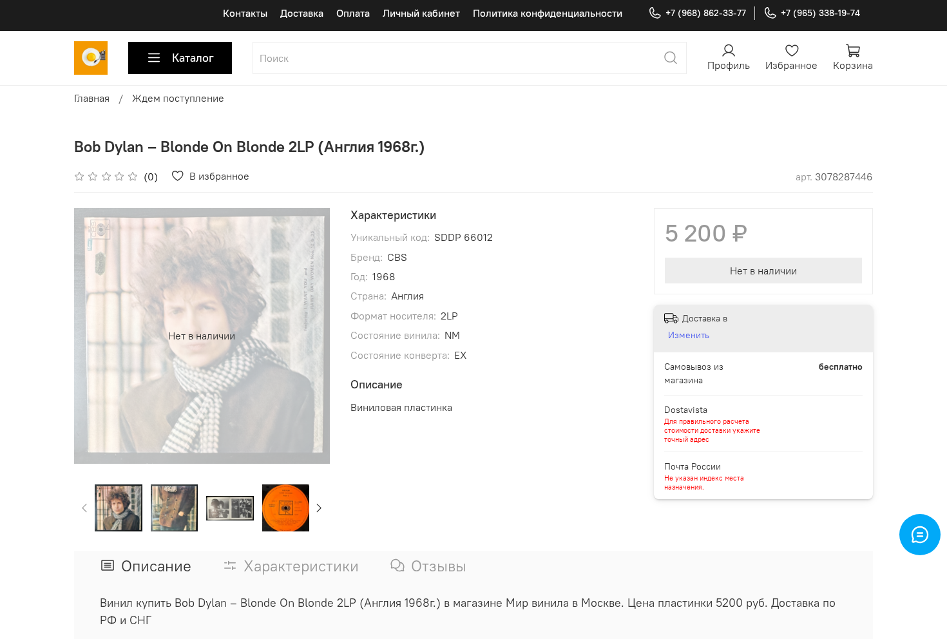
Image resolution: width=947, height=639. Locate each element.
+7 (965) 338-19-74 (820, 13)
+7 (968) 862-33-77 (705, 13)
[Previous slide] (94, 335)
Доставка (301, 12)
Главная (92, 97)
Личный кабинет (421, 12)
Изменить (688, 335)
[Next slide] (309, 335)
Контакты (245, 12)
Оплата (353, 12)
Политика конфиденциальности (547, 12)
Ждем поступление (178, 97)
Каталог (193, 57)
